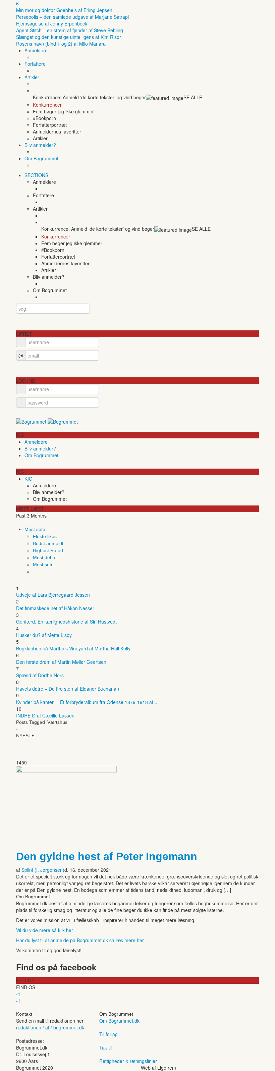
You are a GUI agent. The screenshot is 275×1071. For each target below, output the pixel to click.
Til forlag (108, 1034)
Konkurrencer (47, 104)
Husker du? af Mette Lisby (44, 635)
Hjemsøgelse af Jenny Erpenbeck (51, 23)
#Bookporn (44, 118)
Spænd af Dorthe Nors (40, 675)
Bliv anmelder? (40, 145)
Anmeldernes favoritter (57, 131)
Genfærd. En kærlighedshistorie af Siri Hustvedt (66, 621)
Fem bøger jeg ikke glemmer (63, 111)
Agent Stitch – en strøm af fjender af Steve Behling (69, 30)
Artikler (31, 77)
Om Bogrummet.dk (119, 1020)
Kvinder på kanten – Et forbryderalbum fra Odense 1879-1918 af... (86, 702)
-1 (18, 993)
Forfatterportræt (50, 124)
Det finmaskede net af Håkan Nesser (55, 608)
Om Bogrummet (41, 158)
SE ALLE (192, 97)
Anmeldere (36, 50)
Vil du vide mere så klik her (44, 930)
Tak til (105, 1047)
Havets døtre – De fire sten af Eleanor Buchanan (67, 688)
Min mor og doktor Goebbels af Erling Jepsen (64, 10)
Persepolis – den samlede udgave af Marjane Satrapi (72, 16)
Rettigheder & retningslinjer (128, 1061)
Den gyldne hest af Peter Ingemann (106, 856)
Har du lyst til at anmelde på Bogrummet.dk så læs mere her (80, 940)
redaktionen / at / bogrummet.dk (50, 1027)
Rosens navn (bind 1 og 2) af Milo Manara (61, 43)
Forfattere (35, 63)
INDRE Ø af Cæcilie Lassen (45, 715)
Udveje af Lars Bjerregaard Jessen (53, 594)
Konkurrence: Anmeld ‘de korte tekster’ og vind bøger (89, 97)
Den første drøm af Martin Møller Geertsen (61, 661)
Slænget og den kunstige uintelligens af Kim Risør (68, 37)
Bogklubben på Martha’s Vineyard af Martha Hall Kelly (73, 648)
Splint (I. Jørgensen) (42, 869)
